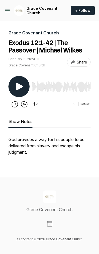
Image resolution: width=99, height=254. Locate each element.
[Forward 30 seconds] (24, 104)
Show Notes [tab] (20, 121)
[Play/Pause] (19, 86)
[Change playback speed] (35, 104)
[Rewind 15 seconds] (14, 104)
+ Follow (83, 10)
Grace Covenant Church (41, 10)
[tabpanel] (49, 148)
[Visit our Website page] (49, 223)
